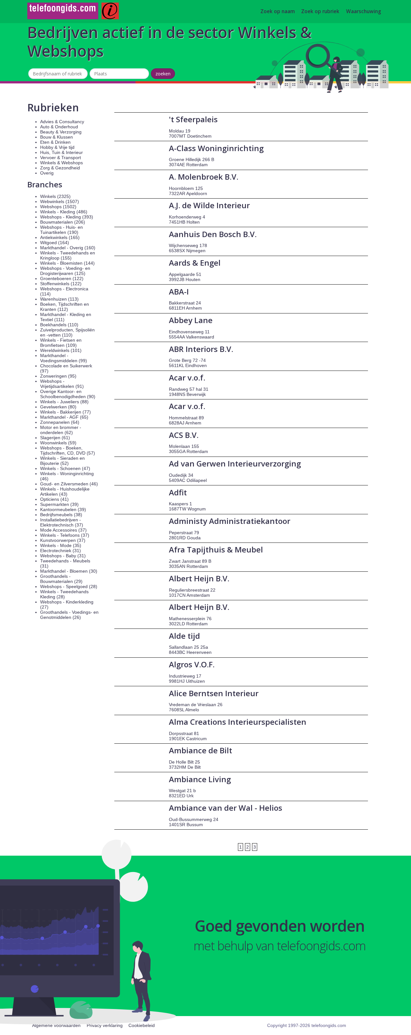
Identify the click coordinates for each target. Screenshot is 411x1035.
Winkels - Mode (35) (60, 545)
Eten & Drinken (55, 142)
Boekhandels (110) (59, 324)
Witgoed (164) (54, 242)
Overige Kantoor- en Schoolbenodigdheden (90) (67, 394)
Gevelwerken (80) (58, 406)
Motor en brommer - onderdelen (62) (60, 430)
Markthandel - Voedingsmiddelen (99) (63, 358)
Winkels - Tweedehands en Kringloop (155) (67, 255)
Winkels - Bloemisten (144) (67, 263)
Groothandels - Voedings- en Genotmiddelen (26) (69, 615)
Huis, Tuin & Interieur (61, 152)
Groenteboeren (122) (61, 278)
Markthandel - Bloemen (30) (68, 571)
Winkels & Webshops (61, 162)
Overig (47, 172)
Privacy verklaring (105, 1025)
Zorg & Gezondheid (60, 167)
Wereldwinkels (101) (61, 350)
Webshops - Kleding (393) (66, 216)
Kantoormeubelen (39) (63, 509)
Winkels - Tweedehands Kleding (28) (64, 594)
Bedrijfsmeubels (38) (61, 514)
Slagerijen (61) (55, 437)
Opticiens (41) (54, 499)
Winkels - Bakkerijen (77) (65, 412)
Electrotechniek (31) (60, 550)
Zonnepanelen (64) (59, 422)
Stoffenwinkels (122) (61, 283)
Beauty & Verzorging (61, 131)
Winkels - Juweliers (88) (64, 401)
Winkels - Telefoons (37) (64, 535)
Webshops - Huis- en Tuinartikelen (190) (61, 230)
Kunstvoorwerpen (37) (62, 540)
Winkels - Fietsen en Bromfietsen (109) (61, 343)
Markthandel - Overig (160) (67, 247)
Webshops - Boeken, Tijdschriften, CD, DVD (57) (67, 450)
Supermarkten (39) (59, 504)
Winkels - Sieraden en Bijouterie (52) (62, 461)
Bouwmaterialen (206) (62, 222)
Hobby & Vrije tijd (57, 147)
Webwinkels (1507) (59, 201)
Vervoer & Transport (60, 157)
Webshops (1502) (58, 206)
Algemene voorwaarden (56, 1025)
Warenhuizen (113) (59, 299)
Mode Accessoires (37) (63, 530)
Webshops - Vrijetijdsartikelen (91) (62, 384)
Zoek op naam (277, 11)
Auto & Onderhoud (59, 126)
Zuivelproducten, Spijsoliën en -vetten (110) (67, 332)
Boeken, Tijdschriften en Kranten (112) (64, 307)
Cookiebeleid (141, 1025)
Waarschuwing (363, 11)
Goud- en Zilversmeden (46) (69, 483)
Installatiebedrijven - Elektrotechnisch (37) (61, 522)
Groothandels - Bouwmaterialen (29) (61, 579)
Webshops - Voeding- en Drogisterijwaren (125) (65, 271)
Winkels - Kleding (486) (63, 211)
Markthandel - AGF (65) (64, 417)
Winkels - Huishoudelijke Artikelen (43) (65, 491)
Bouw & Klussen (56, 137)
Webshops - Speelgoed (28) (68, 586)
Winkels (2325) (55, 196)
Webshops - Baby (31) (63, 555)
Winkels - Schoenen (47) (65, 468)
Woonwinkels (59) (58, 442)
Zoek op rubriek (320, 11)
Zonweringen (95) (58, 376)
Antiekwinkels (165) (60, 237)
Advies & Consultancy (62, 121)
